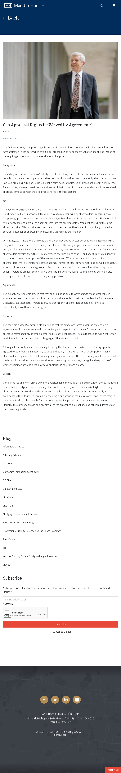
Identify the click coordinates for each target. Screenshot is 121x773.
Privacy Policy (60, 734)
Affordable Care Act (13, 446)
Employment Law (12, 488)
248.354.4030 (86, 718)
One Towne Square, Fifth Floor (60, 713)
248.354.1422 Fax (60, 722)
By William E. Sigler (13, 138)
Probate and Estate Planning (18, 522)
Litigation (8, 505)
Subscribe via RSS (61, 631)
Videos (6, 564)
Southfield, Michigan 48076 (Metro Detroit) (48, 718)
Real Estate (9, 539)
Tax (4, 547)
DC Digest (8, 480)
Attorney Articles (12, 455)
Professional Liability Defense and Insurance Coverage (32, 531)
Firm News (8, 497)
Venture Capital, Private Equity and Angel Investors (30, 556)
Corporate (8, 463)
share (111, 770)
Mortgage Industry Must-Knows (20, 514)
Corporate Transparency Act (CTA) (21, 472)
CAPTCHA (8, 604)
